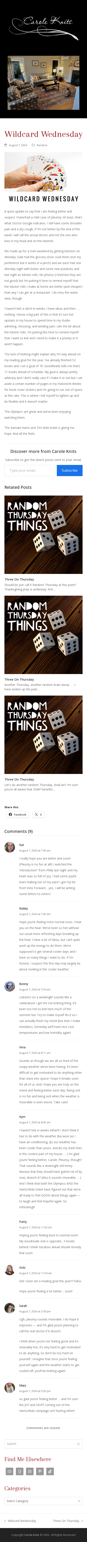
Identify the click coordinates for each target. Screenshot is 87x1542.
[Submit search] (78, 1444)
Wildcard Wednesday (20, 1521)
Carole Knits (31, 1535)
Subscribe (69, 470)
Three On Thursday (19, 579)
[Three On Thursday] (43, 535)
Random (42, 145)
